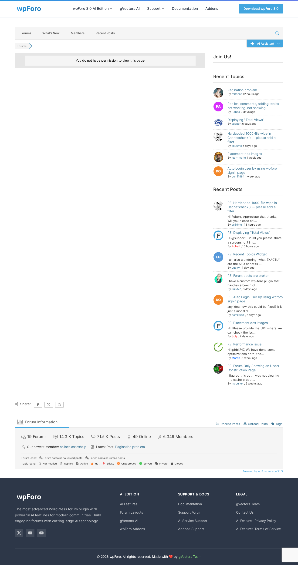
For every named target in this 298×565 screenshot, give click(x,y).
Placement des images (244, 154)
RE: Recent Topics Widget (247, 254)
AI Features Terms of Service (258, 529)
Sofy (235, 336)
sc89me (237, 145)
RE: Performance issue (244, 344)
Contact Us (245, 512)
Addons (211, 8)
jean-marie (239, 157)
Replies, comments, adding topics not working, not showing (253, 106)
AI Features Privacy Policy (256, 521)
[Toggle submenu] (111, 8)
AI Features (128, 504)
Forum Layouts (131, 512)
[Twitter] (19, 533)
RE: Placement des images (247, 323)
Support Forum (189, 512)
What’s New (51, 33)
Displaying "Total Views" (245, 120)
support (236, 123)
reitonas (237, 94)
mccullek (238, 383)
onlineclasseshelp (73, 447)
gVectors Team (248, 504)
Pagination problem (242, 90)
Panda (236, 112)
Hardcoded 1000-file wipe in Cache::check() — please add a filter (251, 137)
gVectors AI (130, 8)
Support (154, 8)
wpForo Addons (132, 529)
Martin (236, 358)
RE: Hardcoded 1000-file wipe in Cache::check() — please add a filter (252, 207)
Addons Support (191, 529)
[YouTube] (30, 533)
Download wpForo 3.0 (261, 8)
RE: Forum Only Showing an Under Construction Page (253, 368)
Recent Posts (105, 33)
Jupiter (236, 289)
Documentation (185, 8)
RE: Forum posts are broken (248, 275)
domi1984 (238, 176)
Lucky (236, 267)
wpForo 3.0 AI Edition (91, 8)
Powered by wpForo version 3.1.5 (262, 471)
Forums (25, 33)
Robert (236, 246)
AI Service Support (192, 521)
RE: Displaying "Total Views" (248, 232)
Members (78, 33)
